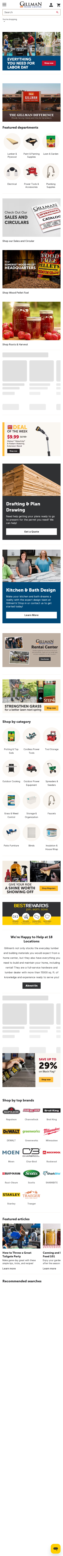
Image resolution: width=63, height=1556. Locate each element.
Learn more (9, 1268)
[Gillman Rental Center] (31, 650)
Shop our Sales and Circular (18, 240)
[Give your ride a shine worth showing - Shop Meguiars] (31, 878)
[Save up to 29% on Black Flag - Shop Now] (31, 1070)
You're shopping (9, 19)
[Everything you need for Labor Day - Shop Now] (31, 51)
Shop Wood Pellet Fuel (15, 292)
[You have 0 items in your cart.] (59, 4)
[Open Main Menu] (4, 4)
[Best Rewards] (31, 913)
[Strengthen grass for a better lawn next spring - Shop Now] (31, 696)
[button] (51, 5)
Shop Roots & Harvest (15, 344)
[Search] (57, 12)
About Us (32, 985)
